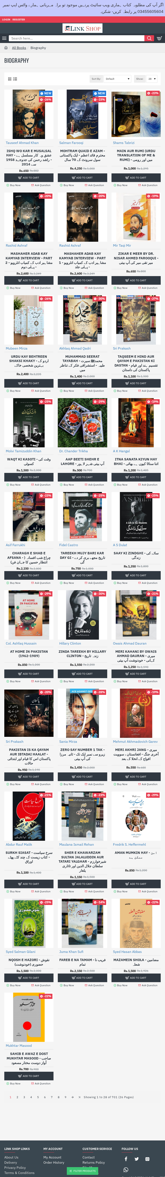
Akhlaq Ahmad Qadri (75, 348)
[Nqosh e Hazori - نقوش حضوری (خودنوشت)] (28, 923)
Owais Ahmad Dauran (130, 643)
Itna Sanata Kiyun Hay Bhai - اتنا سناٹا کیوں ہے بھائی (136, 461)
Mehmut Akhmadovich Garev (135, 741)
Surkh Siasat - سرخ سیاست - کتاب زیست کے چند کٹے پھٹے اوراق (29, 857)
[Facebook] (126, 1159)
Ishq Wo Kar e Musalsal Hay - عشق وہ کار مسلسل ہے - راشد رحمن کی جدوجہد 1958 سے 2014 (29, 157)
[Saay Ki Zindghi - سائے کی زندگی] (136, 516)
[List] (15, 79)
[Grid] (9, 79)
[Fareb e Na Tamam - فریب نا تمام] (82, 923)
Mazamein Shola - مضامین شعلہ (136, 962)
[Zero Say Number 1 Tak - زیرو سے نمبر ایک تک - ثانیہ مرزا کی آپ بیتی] (82, 713)
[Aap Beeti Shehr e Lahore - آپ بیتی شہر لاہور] (82, 422)
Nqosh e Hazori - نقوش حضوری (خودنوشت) (29, 962)
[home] (6, 47)
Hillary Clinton (70, 643)
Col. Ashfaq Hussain (21, 643)
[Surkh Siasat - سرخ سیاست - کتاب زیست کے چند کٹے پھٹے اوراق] (28, 816)
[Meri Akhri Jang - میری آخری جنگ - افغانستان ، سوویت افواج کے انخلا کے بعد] (136, 713)
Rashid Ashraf (16, 245)
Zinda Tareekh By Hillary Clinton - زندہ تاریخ (82, 653)
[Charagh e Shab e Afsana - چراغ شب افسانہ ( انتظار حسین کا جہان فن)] (28, 516)
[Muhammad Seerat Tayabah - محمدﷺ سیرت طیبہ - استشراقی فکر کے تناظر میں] (82, 319)
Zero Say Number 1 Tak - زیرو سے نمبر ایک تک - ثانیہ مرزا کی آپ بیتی (82, 754)
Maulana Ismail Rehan (76, 844)
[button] (29, 177)
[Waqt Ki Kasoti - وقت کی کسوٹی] (28, 422)
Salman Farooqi (71, 143)
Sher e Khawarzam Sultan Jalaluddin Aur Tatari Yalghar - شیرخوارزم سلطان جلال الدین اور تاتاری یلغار (82, 861)
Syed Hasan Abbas (127, 951)
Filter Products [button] (84, 1170)
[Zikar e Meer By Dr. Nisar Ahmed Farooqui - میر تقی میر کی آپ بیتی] (136, 217)
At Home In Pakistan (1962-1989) (29, 653)
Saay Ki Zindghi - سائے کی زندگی (136, 555)
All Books (19, 48)
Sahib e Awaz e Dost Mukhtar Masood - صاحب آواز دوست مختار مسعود (29, 1058)
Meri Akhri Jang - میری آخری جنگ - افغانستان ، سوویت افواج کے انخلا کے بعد (136, 754)
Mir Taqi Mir (122, 245)
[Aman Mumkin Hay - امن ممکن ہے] (136, 816)
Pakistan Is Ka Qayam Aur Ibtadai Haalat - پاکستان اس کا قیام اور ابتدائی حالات (29, 756)
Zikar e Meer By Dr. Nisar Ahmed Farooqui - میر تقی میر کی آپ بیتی (136, 258)
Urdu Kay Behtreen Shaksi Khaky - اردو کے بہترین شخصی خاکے (29, 361)
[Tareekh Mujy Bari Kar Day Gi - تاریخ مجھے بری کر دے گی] (82, 516)
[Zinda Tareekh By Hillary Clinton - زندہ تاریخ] (82, 614)
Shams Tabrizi (123, 143)
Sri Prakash (122, 348)
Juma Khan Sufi (71, 951)
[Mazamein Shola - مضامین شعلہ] (136, 923)
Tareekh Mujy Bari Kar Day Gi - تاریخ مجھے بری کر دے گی (82, 557)
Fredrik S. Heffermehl (129, 844)
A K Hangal (121, 451)
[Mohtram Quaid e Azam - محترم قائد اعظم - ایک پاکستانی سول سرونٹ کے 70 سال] (82, 114)
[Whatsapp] (126, 1169)
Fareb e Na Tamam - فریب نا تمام (82, 962)
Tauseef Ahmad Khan (22, 143)
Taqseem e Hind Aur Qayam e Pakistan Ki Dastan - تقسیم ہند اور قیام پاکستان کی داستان (136, 363)
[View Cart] (159, 38)
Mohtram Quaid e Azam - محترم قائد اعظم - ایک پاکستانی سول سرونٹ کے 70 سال (82, 155)
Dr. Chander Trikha (73, 451)
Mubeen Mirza (17, 348)
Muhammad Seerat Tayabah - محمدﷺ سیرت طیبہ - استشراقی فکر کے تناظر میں (82, 363)
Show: (140, 78)
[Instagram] (147, 1159)
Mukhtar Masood (19, 1045)
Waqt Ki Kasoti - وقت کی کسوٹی (29, 461)
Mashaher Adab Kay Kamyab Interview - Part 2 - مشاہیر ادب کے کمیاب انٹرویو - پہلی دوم (29, 260)
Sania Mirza (68, 741)
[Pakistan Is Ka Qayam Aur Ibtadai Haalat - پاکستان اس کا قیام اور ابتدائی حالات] (28, 713)
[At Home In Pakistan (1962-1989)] (28, 614)
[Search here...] (149, 38)
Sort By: (96, 78)
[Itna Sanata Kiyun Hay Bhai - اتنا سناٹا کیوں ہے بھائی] (136, 422)
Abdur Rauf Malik (19, 844)
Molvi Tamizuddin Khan (23, 451)
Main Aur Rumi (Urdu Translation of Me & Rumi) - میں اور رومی (136, 155)
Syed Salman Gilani (20, 951)
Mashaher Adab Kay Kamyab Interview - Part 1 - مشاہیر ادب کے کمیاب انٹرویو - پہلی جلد (82, 260)
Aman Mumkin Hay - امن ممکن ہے (136, 854)
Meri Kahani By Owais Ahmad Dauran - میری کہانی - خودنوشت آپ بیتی (136, 656)
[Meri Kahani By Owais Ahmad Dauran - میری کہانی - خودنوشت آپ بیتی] (136, 614)
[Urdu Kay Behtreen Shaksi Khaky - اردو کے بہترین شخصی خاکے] (28, 319)
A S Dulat (120, 545)
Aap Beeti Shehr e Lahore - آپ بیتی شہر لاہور (82, 461)
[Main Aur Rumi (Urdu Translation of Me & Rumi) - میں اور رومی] (136, 114)
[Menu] (4, 38)
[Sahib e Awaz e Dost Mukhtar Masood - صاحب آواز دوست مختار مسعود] (28, 1017)
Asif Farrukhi (15, 545)
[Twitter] (136, 1159)
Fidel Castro (68, 545)
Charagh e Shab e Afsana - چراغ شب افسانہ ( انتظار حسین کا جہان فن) (29, 557)
